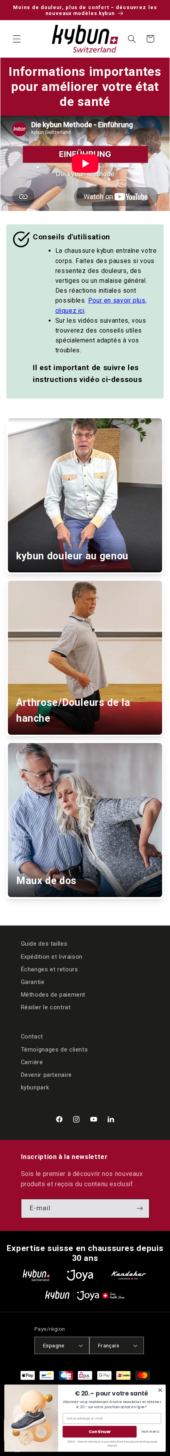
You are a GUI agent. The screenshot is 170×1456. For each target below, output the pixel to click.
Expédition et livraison (52, 956)
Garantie (33, 982)
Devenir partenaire (46, 1074)
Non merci (150, 1431)
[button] (17, 39)
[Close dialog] (160, 1390)
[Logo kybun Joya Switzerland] (85, 1295)
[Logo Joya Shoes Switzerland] (80, 1275)
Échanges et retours (49, 969)
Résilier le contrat (46, 1007)
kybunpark (35, 1087)
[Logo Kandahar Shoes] (128, 1275)
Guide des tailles (44, 943)
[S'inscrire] (139, 1208)
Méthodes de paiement (53, 994)
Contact (32, 1036)
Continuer (100, 1432)
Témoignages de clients (54, 1049)
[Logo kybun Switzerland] (36, 1275)
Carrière (32, 1062)
